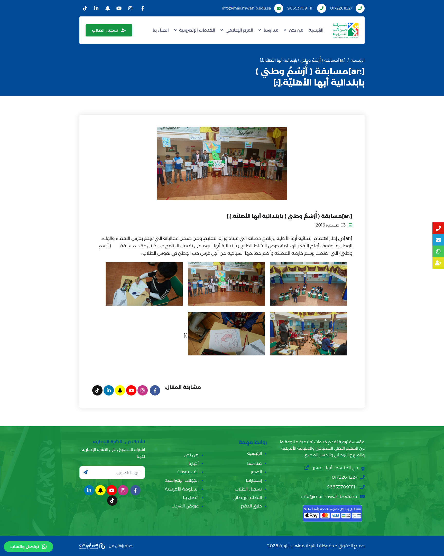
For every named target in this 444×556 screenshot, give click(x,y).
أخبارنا (194, 463)
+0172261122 (341, 8)
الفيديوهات (188, 471)
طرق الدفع (251, 505)
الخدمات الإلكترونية (197, 30)
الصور (256, 471)
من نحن (296, 30)
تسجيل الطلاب (105, 30)
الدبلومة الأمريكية (182, 489)
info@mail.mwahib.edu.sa (246, 8)
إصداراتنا (254, 480)
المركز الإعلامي (239, 30)
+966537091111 (300, 8)
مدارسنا (271, 30)
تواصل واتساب (24, 546)
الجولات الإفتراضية (182, 480)
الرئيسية (316, 30)
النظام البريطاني (247, 497)
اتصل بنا (161, 30)
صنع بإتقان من (120, 545)
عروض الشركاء (185, 505)
